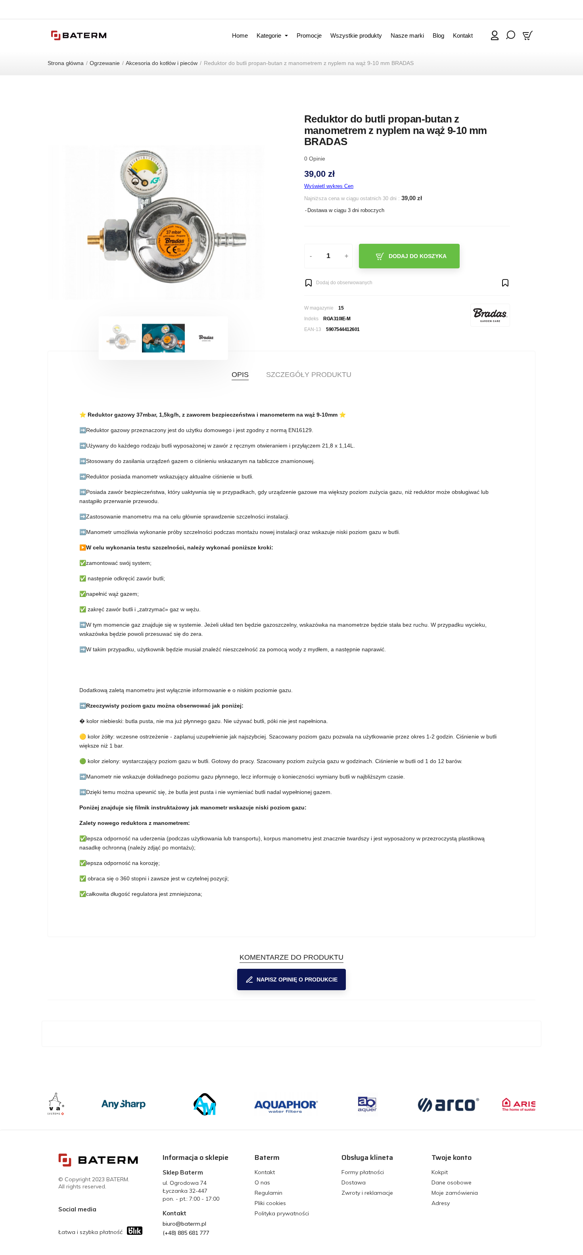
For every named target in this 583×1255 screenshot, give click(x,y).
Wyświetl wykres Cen (328, 186)
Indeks (311, 318)
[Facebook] (104, 1209)
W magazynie (319, 308)
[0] (528, 35)
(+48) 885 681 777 (186, 1232)
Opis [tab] (240, 375)
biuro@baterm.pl (184, 1223)
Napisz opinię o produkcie (297, 979)
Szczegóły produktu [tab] (308, 375)
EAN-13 (312, 329)
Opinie (314, 158)
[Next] (255, 223)
